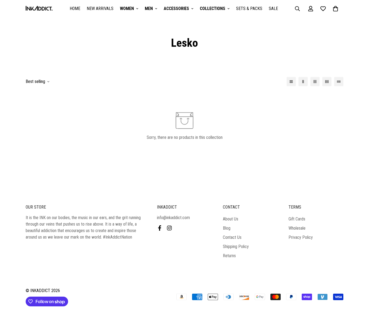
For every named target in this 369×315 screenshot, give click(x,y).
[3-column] (315, 81)
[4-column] (326, 81)
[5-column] (338, 81)
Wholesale (297, 228)
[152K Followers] (169, 228)
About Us (230, 219)
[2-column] (303, 81)
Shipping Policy (236, 246)
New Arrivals (100, 8)
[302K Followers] (159, 228)
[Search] (297, 9)
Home (75, 8)
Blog (226, 228)
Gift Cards (297, 219)
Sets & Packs (249, 8)
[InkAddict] (39, 8)
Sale (273, 8)
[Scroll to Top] (358, 285)
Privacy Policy (301, 237)
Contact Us (232, 237)
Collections (212, 8)
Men (149, 8)
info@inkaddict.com (173, 217)
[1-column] (291, 81)
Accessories (176, 8)
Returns (229, 255)
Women (127, 8)
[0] (335, 8)
